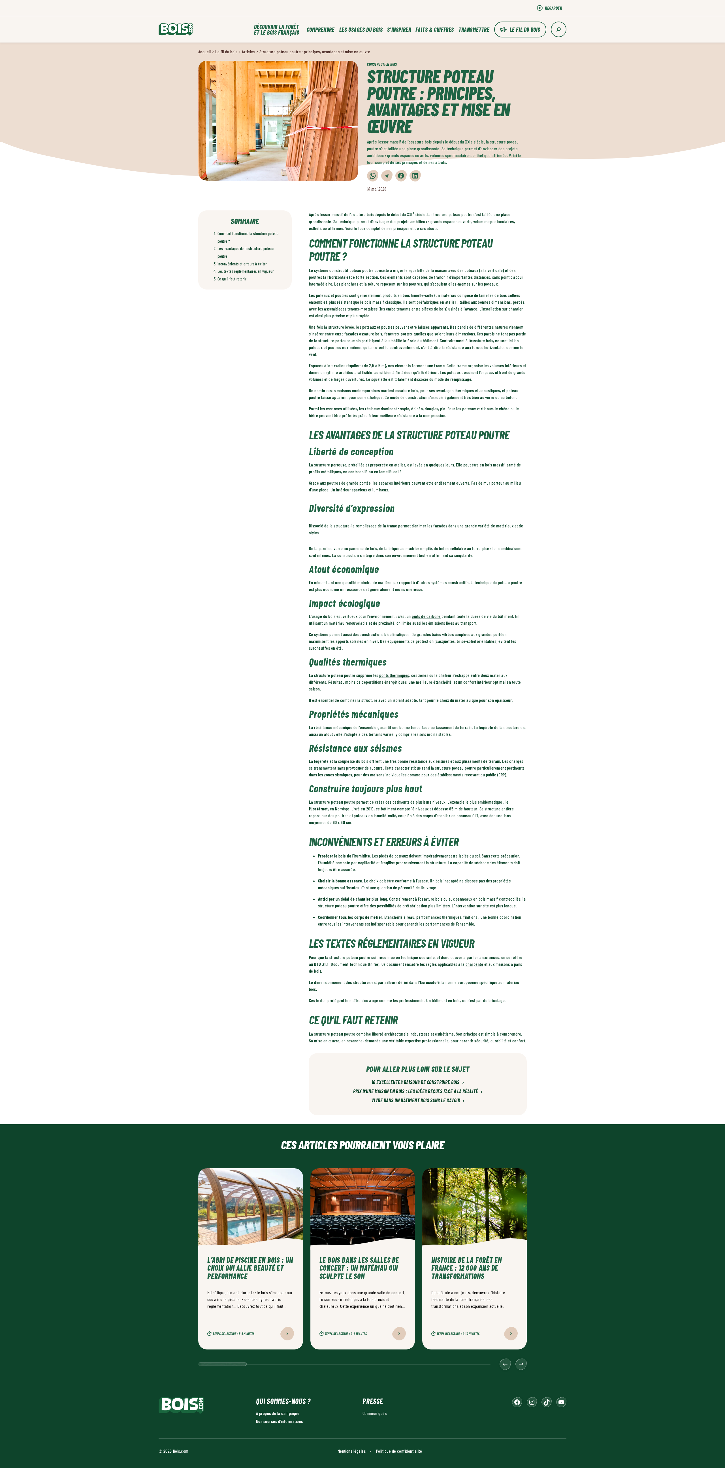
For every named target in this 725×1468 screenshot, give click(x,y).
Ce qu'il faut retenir (232, 278)
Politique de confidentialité (399, 1451)
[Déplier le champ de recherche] (558, 29)
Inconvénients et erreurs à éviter (242, 263)
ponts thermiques (394, 675)
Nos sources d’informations (279, 1421)
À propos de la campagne (277, 1413)
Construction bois (382, 64)
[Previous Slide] (505, 1364)
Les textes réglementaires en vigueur (246, 271)
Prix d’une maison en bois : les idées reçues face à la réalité (418, 1091)
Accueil (204, 51)
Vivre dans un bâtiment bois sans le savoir (417, 1100)
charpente (474, 964)
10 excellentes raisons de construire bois (418, 1082)
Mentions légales (352, 1451)
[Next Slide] (521, 1364)
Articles (248, 51)
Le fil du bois (525, 29)
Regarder (553, 7)
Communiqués (374, 1413)
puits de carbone (426, 616)
